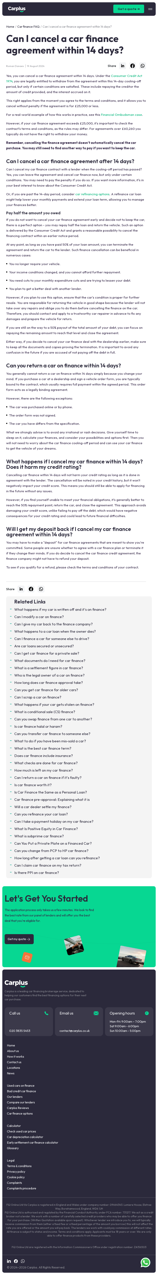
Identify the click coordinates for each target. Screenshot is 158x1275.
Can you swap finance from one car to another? (53, 719)
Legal (10, 1160)
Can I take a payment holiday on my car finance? (53, 821)
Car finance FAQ (28, 26)
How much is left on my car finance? (43, 770)
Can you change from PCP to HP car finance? (51, 850)
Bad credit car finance (21, 1091)
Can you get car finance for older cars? (46, 690)
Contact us (14, 1062)
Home (10, 26)
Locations (13, 1068)
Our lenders (15, 1097)
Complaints (14, 1183)
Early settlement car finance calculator (32, 1142)
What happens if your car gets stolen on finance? (54, 704)
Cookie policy (16, 1177)
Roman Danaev (15, 66)
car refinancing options (92, 194)
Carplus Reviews (18, 1108)
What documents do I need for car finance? (49, 660)
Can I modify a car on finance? (39, 616)
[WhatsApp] (142, 65)
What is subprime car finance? (39, 836)
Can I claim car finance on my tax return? (47, 865)
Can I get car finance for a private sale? (46, 653)
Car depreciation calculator (25, 1137)
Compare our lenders (21, 1102)
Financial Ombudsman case (121, 115)
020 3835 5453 (19, 1031)
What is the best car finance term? (42, 748)
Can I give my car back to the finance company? (53, 624)
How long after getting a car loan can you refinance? (57, 858)
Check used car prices (21, 1131)
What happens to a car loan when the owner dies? (55, 631)
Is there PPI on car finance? (36, 872)
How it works (15, 1056)
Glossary (13, 1148)
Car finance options (20, 1113)
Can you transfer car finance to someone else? (52, 733)
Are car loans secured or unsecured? (44, 646)
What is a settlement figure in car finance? (48, 668)
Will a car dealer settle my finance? (42, 806)
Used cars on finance (20, 1085)
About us (13, 1051)
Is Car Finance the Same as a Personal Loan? (50, 792)
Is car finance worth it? (33, 785)
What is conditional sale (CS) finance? (44, 711)
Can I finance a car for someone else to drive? (51, 638)
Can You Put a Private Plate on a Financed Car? (53, 843)
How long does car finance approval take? (48, 682)
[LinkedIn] (122, 65)
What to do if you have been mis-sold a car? (50, 741)
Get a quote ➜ (129, 9)
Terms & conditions (19, 1166)
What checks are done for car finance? (46, 763)
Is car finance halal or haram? (38, 726)
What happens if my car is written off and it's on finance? (60, 609)
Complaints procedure (21, 1188)
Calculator (14, 1126)
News (10, 1073)
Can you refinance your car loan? (41, 814)
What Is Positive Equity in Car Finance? (46, 828)
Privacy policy (16, 1171)
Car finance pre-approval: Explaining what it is (52, 799)
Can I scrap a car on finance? (37, 697)
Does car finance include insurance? (43, 755)
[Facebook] (132, 65)
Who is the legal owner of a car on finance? (49, 675)
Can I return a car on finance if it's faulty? (48, 777)
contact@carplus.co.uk (75, 1031)
